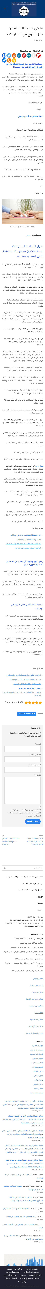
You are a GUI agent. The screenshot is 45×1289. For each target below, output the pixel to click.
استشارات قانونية (36, 1050)
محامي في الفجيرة (36, 1006)
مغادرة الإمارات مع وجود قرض (29, 688)
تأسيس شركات (37, 1067)
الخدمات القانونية (13, 1272)
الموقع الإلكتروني (34, 765)
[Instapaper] (33, 55)
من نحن (23, 1275)
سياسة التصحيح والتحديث (30, 1278)
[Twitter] (9, 55)
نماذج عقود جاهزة (36, 986)
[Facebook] (4, 55)
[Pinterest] (24, 55)
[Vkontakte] (4, 60)
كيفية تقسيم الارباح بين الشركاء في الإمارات (27, 971)
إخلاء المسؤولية (11, 1278)
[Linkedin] (19, 55)
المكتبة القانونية (35, 1275)
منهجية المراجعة (10, 1275)
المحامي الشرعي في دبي (27, 117)
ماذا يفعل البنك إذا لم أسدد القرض (16, 1209)
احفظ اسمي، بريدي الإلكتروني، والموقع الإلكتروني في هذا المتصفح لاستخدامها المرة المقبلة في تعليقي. (24, 813)
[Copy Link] (14, 60)
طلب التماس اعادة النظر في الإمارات (27, 684)
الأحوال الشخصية (36, 1054)
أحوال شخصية (37, 1046)
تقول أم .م (39, 466)
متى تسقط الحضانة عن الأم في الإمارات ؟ (25, 680)
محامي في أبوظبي (14, 1269)
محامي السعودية (36, 1020)
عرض (28, 235)
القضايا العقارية (37, 1063)
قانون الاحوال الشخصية (26, 713)
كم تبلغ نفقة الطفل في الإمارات (29, 540)
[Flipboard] (38, 55)
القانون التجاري (37, 1059)
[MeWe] (28, 55)
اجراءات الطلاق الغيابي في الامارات (28, 548)
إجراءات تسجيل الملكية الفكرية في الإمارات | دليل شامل (22, 1131)
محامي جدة (39, 1013)
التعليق (37, 775)
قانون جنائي (39, 1080)
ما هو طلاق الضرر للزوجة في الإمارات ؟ (20, 1217)
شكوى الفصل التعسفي (34, 1033)
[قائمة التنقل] (5, 9)
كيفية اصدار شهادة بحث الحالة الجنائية (29, 939)
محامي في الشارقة (31, 1272)
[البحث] (5, 868)
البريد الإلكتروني (34, 755)
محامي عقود (38, 1089)
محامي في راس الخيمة (34, 999)
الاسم (38, 744)
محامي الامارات (33, 1286)
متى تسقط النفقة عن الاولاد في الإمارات (26, 535)
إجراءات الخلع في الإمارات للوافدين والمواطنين (24, 675)
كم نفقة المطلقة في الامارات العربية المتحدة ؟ (23, 544)
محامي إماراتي (38, 979)
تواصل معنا (22, 1281)
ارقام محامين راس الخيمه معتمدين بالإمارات (26, 947)
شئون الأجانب (38, 1072)
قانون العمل (38, 1076)
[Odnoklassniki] (9, 60)
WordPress (10, 1286)
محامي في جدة (37, 992)
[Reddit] (14, 55)
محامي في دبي (32, 1269)
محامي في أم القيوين (35, 1027)
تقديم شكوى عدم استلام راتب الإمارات (29, 959)
